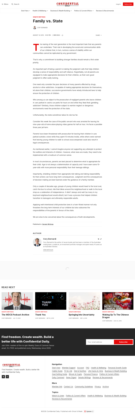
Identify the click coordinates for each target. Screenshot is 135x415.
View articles (48, 250)
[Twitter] (98, 239)
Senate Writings (39, 17)
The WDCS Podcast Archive (15, 314)
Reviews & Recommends (62, 399)
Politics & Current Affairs (76, 396)
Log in (118, 4)
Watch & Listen (58, 396)
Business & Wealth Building (115, 396)
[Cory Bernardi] (34, 27)
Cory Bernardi (42, 27)
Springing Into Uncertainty (81, 314)
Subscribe (128, 4)
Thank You (40, 314)
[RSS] (7, 376)
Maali (80, 411)
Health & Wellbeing (95, 396)
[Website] (101, 239)
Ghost (74, 411)
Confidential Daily (53, 411)
